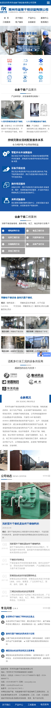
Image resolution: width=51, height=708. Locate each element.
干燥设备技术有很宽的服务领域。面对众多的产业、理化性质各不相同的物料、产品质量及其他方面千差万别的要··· (30, 565)
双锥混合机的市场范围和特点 (23, 575)
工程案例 (6, 22)
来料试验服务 (18, 199)
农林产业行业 (38, 244)
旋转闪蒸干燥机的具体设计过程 (20, 634)
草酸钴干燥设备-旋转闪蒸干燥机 (16, 297)
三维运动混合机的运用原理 (22, 591)
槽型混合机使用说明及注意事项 (20, 651)
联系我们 (44, 22)
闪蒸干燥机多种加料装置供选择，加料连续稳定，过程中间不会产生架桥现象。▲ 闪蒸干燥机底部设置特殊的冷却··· (28, 641)
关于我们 (19, 18)
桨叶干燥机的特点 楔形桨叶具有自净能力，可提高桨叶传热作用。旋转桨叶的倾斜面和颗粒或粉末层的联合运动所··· (25, 535)
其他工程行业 (14, 251)
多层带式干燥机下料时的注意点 (20, 617)
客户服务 (19, 22)
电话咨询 (45, 704)
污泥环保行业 (38, 237)
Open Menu (48, 2)
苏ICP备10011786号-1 (16, 688)
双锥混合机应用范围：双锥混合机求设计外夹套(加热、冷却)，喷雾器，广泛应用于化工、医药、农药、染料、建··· (30, 581)
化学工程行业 (14, 237)
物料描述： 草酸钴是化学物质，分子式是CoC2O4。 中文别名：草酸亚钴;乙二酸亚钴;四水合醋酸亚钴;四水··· (25, 306)
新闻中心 (44, 18)
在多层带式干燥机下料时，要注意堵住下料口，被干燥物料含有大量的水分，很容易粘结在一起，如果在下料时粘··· (28, 624)
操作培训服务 (18, 183)
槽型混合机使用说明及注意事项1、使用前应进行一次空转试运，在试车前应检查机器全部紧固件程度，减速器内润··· (28, 658)
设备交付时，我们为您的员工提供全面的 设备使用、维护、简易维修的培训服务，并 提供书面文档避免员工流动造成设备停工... (30, 190)
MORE (45, 476)
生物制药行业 (14, 244)
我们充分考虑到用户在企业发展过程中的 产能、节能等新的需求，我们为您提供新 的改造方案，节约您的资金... (30, 174)
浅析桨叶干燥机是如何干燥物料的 (20, 523)
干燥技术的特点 (17, 560)
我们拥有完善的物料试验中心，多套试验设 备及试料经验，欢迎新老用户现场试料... (30, 204)
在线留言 (32, 22)
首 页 (6, 18)
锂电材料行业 (14, 231)
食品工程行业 (38, 231)
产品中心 (32, 18)
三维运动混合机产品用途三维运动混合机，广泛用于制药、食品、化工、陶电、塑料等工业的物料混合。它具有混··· (30, 597)
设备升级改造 (18, 168)
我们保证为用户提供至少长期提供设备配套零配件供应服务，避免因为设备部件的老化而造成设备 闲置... (30, 158)
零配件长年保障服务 (21, 152)
